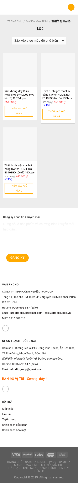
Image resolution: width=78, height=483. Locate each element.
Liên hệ (6, 414)
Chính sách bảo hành (14, 424)
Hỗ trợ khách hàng (23, 468)
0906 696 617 (21, 307)
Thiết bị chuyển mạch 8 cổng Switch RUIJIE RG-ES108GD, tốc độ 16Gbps (20, 169)
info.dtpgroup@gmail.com (26, 312)
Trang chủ (14, 21)
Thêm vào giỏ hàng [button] (18, 111)
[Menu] (5, 7)
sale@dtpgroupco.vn (58, 312)
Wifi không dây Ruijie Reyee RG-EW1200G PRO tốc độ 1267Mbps (19, 95)
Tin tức (64, 468)
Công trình (48, 468)
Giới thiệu (8, 408)
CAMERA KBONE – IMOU (40, 462)
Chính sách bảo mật (14, 430)
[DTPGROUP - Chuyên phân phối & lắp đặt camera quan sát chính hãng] (39, 7)
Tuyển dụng (9, 419)
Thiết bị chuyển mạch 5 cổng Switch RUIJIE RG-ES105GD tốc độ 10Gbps (57, 95)
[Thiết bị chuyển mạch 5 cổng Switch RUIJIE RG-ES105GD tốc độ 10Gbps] (58, 70)
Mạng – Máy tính (26, 465)
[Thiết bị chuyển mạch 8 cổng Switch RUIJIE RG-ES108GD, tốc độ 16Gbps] (20, 144)
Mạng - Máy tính (37, 21)
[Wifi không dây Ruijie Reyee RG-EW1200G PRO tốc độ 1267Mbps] (20, 70)
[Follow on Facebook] (5, 328)
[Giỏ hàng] (71, 7)
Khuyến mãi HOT (52, 465)
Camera (64, 462)
